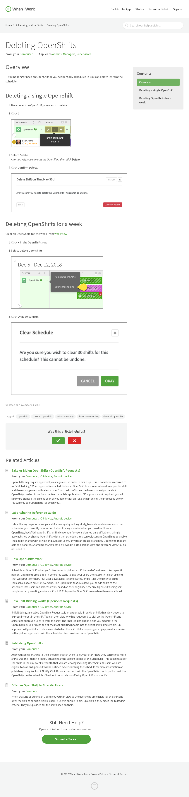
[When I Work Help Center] (20, 9)
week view (60, 234)
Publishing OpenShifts (27, 643)
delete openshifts (65, 416)
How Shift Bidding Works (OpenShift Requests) (44, 601)
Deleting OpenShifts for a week (155, 100)
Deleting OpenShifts (42, 416)
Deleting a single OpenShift (156, 90)
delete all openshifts (113, 416)
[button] (58, 440)
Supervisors (84, 54)
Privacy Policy (98, 774)
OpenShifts (23, 416)
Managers (69, 54)
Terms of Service (118, 774)
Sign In (177, 9)
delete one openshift (88, 416)
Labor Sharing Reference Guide (33, 512)
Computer (26, 54)
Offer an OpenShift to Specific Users (37, 685)
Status (139, 9)
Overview (145, 82)
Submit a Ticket (159, 9)
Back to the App (121, 9)
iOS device (46, 476)
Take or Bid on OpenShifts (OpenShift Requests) (45, 470)
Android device (63, 476)
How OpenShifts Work (26, 559)
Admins (57, 54)
